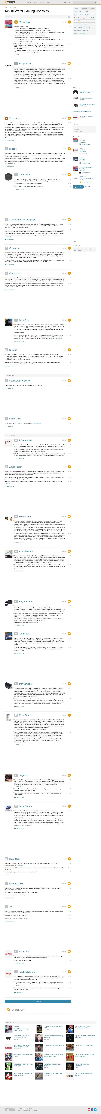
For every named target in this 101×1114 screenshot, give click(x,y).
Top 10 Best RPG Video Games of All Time (85, 1036)
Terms (18, 1108)
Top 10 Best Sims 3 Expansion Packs (23, 1055)
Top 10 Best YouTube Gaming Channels (53, 1036)
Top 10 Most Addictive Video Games (53, 1074)
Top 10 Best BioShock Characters (82, 1064)
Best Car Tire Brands (79, 33)
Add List (42, 2)
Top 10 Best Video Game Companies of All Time (21, 1046)
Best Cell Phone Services (80, 21)
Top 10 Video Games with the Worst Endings (23, 1074)
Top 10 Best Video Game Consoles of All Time (21, 1036)
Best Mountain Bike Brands (81, 30)
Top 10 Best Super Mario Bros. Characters (23, 1064)
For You (48, 2)
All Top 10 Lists (8, 7)
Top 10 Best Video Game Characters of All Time (83, 1027)
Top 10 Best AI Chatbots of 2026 (82, 14)
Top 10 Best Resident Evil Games (52, 1064)
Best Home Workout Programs (82, 27)
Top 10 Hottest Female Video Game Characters (53, 1055)
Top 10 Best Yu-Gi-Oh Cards (84, 1045)
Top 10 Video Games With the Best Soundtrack (84, 1055)
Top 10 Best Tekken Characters (54, 1045)
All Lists (29, 2)
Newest (35, 2)
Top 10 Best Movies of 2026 (81, 11)
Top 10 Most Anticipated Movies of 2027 (84, 18)
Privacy (22, 1108)
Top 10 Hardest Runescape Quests (83, 1074)
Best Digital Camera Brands (81, 24)
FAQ (31, 1108)
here (79, 250)
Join (70, 2)
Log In (65, 2)
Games (14, 7)
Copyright (27, 1108)
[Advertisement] (38, 104)
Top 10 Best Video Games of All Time (53, 1027)
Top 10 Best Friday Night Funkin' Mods (21, 1029)
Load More (37, 1001)
